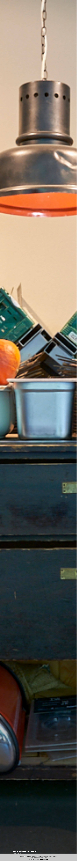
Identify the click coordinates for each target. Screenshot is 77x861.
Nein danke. (45, 859)
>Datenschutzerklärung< (41, 857)
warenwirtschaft (25, 851)
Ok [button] (40, 859)
